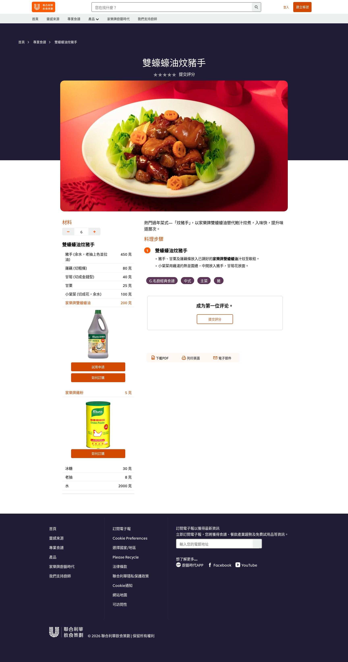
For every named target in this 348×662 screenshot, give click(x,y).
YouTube (249, 564)
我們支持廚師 (60, 575)
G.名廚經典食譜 (162, 280)
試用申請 (98, 367)
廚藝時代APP (192, 564)
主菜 (204, 280)
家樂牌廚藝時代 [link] (118, 19)
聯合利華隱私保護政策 (131, 575)
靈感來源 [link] (53, 19)
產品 (52, 556)
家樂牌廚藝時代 (62, 566)
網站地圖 (120, 594)
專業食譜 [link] (73, 19)
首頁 (52, 528)
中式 (187, 280)
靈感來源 (56, 537)
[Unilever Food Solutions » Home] (43, 6)
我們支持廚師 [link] (147, 19)
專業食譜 (56, 547)
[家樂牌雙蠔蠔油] (98, 334)
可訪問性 (120, 604)
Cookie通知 (123, 585)
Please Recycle (126, 556)
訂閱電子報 (122, 528)
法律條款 (120, 566)
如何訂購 (98, 377)
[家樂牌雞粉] (98, 424)
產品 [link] (91, 19)
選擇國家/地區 (124, 547)
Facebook (222, 564)
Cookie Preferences (130, 537)
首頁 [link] (35, 19)
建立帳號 (302, 7)
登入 (286, 7)
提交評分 (214, 319)
